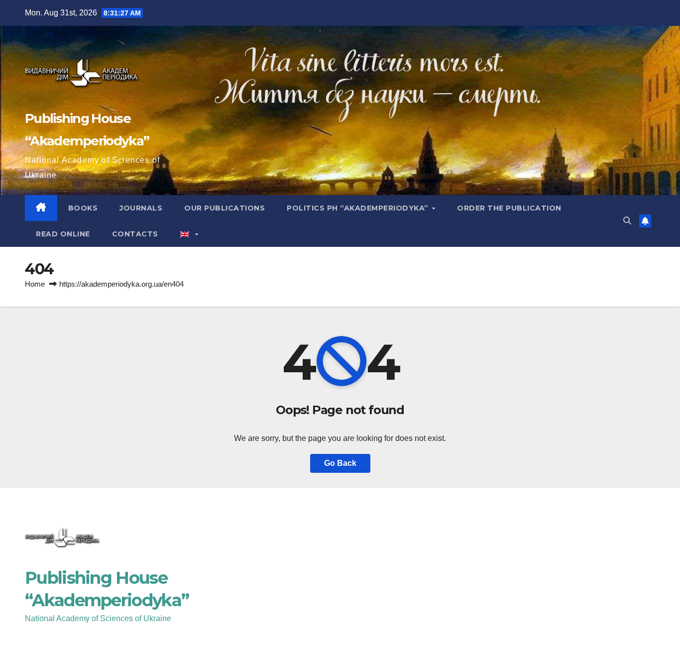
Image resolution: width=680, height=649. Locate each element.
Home (35, 284)
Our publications (224, 208)
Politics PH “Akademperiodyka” (359, 208)
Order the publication (509, 208)
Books (83, 208)
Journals (140, 208)
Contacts (135, 233)
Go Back (340, 463)
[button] (627, 220)
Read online (63, 233)
